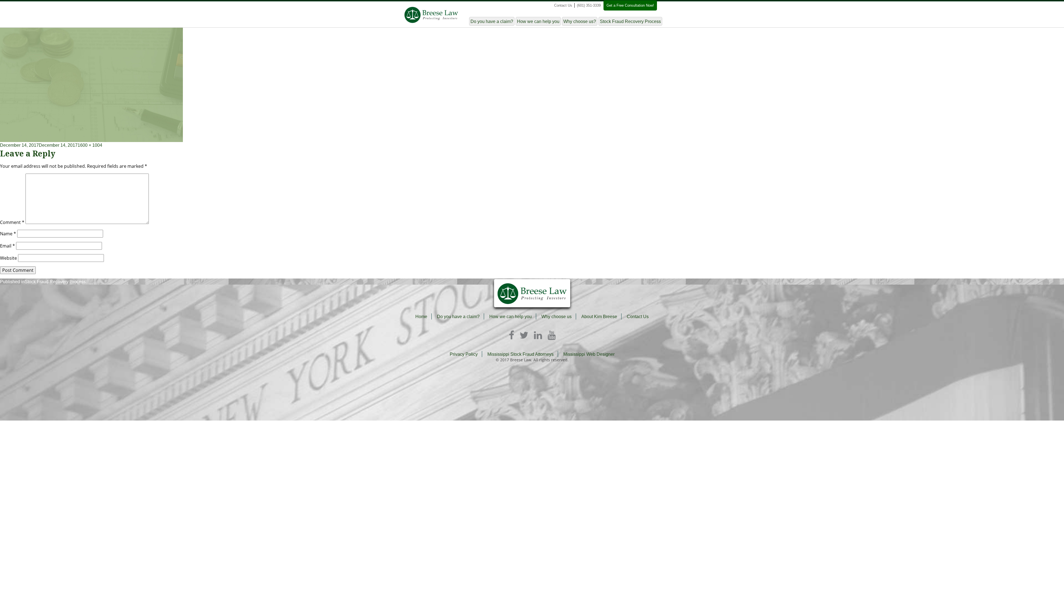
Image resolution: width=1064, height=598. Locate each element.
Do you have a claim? (491, 21)
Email (7, 246)
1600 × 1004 (90, 145)
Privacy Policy (464, 354)
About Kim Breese (599, 316)
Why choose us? (579, 21)
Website (8, 258)
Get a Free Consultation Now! (630, 5)
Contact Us (563, 5)
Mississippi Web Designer (589, 354)
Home (421, 316)
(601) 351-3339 (589, 5)
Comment (12, 222)
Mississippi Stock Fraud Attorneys (520, 354)
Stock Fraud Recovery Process (630, 21)
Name (8, 234)
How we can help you (538, 21)
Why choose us (556, 316)
